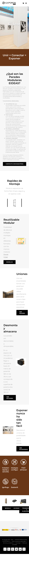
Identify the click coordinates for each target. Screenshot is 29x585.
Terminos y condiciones (8, 543)
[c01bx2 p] (23, 498)
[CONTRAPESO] (14, 498)
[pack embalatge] (21, 358)
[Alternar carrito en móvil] (23, 3)
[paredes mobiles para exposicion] (8, 427)
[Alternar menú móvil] (26, 3)
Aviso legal (17, 543)
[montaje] (8, 290)
